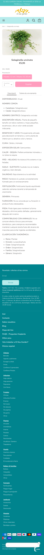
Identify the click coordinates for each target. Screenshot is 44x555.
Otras (5, 478)
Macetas (6, 513)
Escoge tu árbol (8, 362)
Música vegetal (8, 346)
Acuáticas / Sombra (9, 441)
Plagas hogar (7, 489)
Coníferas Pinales (9, 370)
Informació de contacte (9, 549)
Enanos (5, 401)
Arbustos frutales (9, 398)
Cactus (5, 436)
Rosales (6, 433)
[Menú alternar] (3, 20)
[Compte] (27, 19)
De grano (6, 413)
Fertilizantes (7, 486)
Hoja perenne (7, 381)
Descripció (12, 93)
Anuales (6, 424)
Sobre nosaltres (8, 322)
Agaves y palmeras (9, 359)
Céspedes (6, 472)
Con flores (6, 387)
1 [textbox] (4, 85)
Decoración (7, 508)
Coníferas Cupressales (11, 367)
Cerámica (6, 516)
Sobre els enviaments (27, 93)
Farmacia (6, 483)
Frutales (6, 392)
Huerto (5, 449)
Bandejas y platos (9, 525)
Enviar (10, 282)
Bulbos (5, 469)
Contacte (6, 318)
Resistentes (7, 438)
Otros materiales (9, 522)
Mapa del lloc (7, 330)
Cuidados (6, 458)
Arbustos (6, 375)
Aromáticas (7, 427)
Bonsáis (6, 356)
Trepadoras (7, 444)
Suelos (5, 505)
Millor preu (6, 338)
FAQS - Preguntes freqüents (14, 334)
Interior (5, 429)
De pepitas (7, 410)
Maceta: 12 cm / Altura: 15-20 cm (17, 76)
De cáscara (7, 407)
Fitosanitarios (8, 495)
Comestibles (7, 475)
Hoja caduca (7, 378)
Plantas (6, 421)
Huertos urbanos (9, 452)
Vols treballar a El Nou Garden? (15, 342)
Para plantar (7, 455)
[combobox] (8, 84)
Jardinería (6, 500)
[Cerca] (33, 19)
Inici (3, 314)
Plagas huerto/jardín (10, 492)
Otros (5, 416)
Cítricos (5, 395)
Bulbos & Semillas (9, 466)
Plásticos (6, 519)
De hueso (6, 404)
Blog (4, 326)
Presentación (6, 73)
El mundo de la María (10, 461)
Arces (5, 364)
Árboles (6, 353)
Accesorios (7, 502)
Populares (6, 384)
